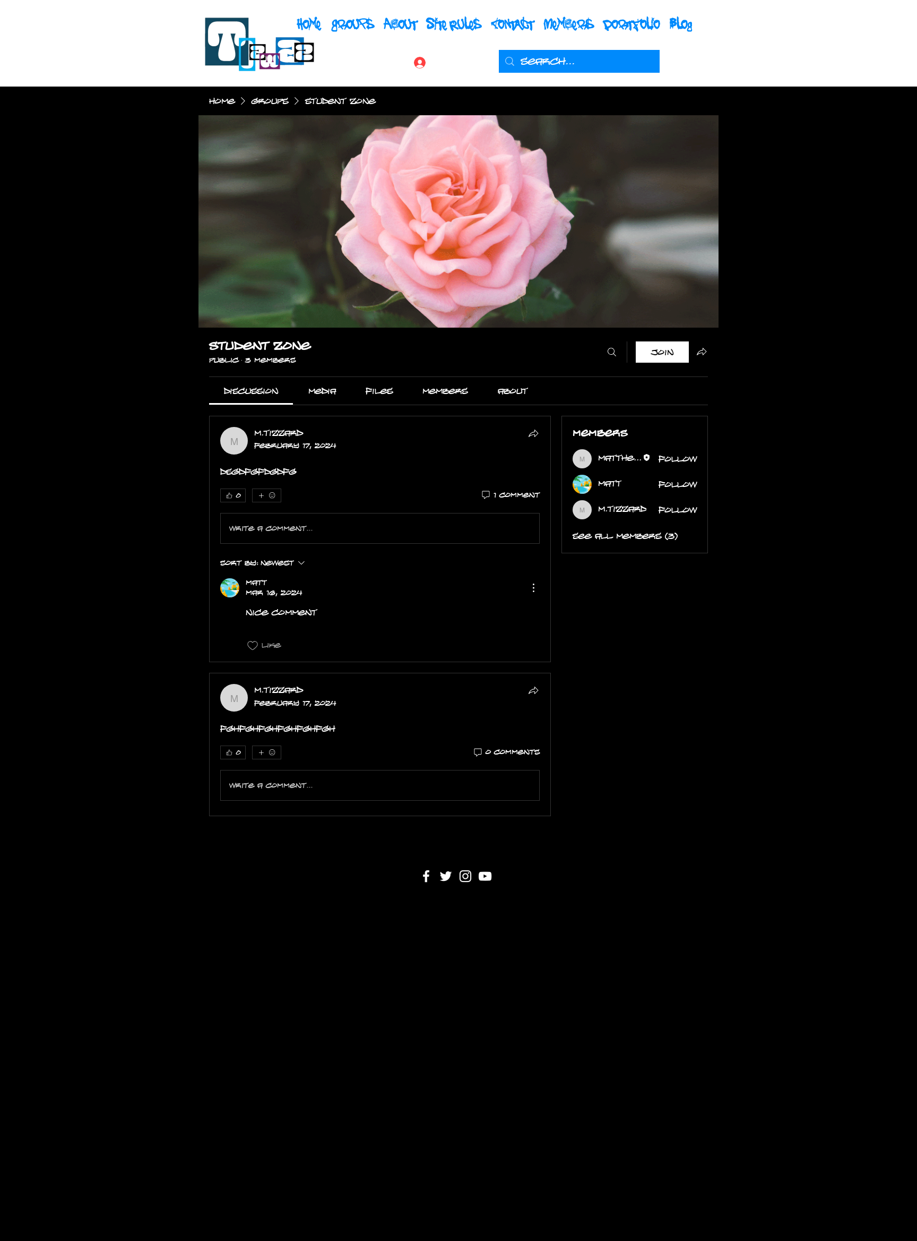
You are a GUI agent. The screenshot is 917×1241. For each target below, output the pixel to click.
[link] (251, 391)
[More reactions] (266, 495)
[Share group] (701, 351)
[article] (380, 539)
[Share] (533, 433)
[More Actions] (533, 587)
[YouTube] (485, 876)
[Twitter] (446, 876)
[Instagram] (465, 876)
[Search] (611, 352)
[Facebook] (426, 876)
